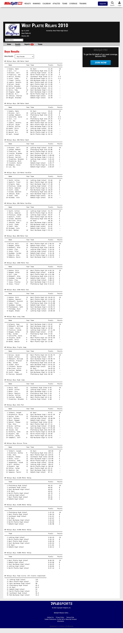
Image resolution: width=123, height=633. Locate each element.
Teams (64, 4)
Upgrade (102, 4)
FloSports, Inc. (67, 608)
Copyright (59, 608)
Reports (29, 44)
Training (82, 4)
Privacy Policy (60, 617)
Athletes (56, 4)
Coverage (73, 4)
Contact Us (50, 617)
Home (9, 44)
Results (28, 4)
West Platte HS (26, 33)
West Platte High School (60, 31)
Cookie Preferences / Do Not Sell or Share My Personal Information (61, 620)
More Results (8, 56)
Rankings (36, 4)
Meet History (10, 40)
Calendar (47, 4)
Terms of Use (70, 617)
